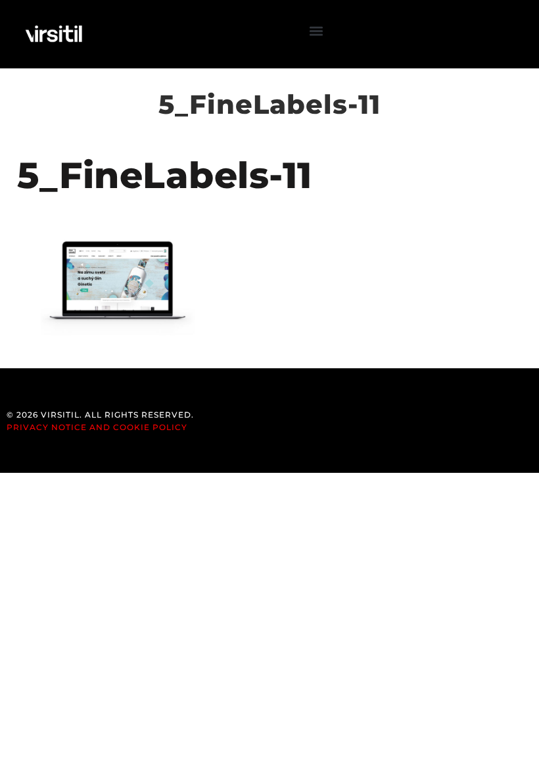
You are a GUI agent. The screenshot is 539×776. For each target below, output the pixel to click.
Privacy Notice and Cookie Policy (97, 427)
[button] (316, 30)
